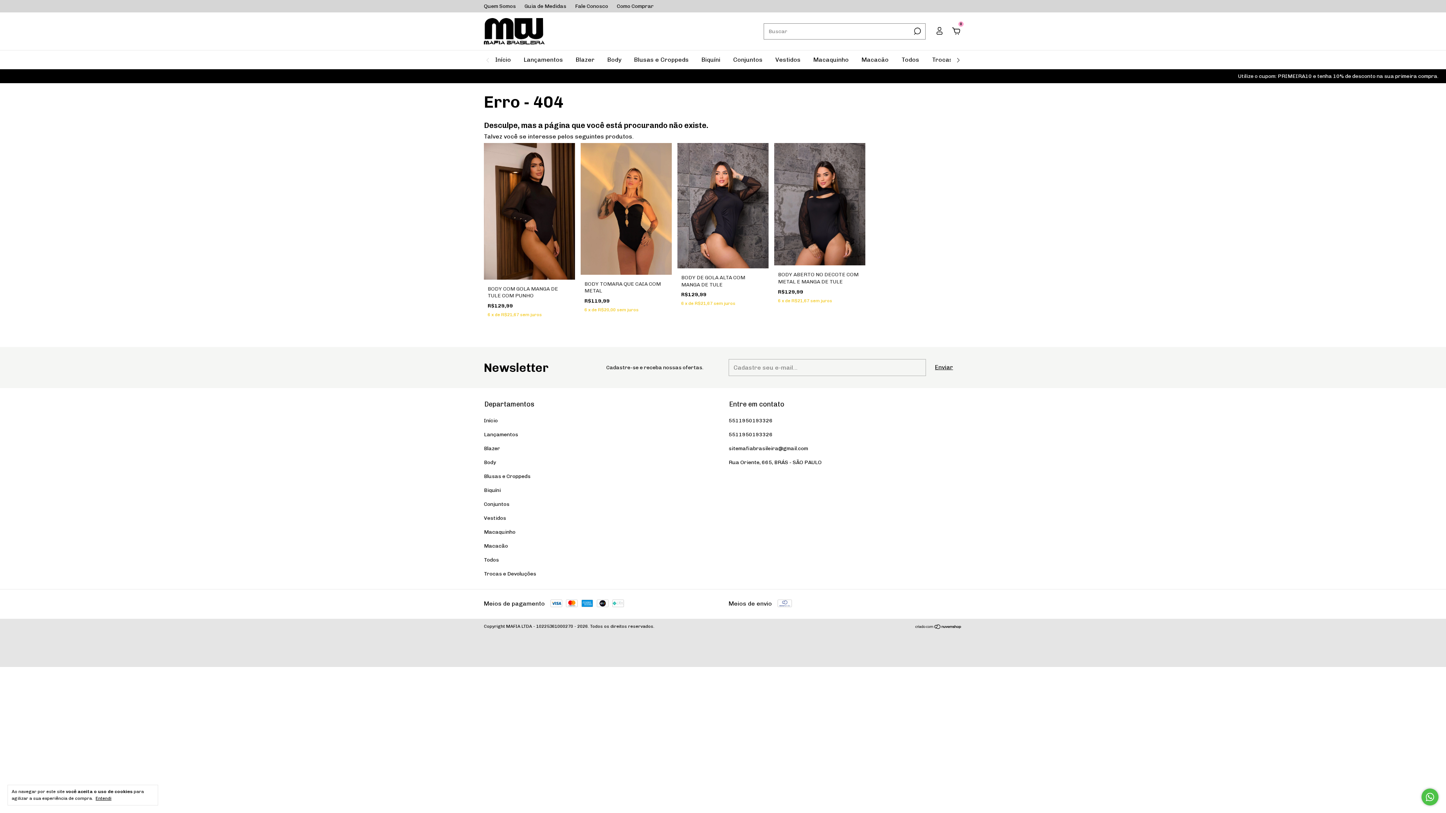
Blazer (585, 59)
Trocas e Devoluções (510, 574)
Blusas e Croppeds (661, 59)
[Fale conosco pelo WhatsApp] (1430, 797)
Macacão (875, 59)
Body (614, 59)
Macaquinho (831, 59)
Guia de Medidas (545, 6)
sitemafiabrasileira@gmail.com (768, 448)
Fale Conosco (591, 6)
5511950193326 (751, 420)
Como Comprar (635, 6)
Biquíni (711, 59)
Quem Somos (500, 6)
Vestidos (788, 59)
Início (503, 59)
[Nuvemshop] (938, 627)
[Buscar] (917, 31)
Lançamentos (543, 59)
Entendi (103, 798)
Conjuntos (748, 59)
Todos (910, 59)
